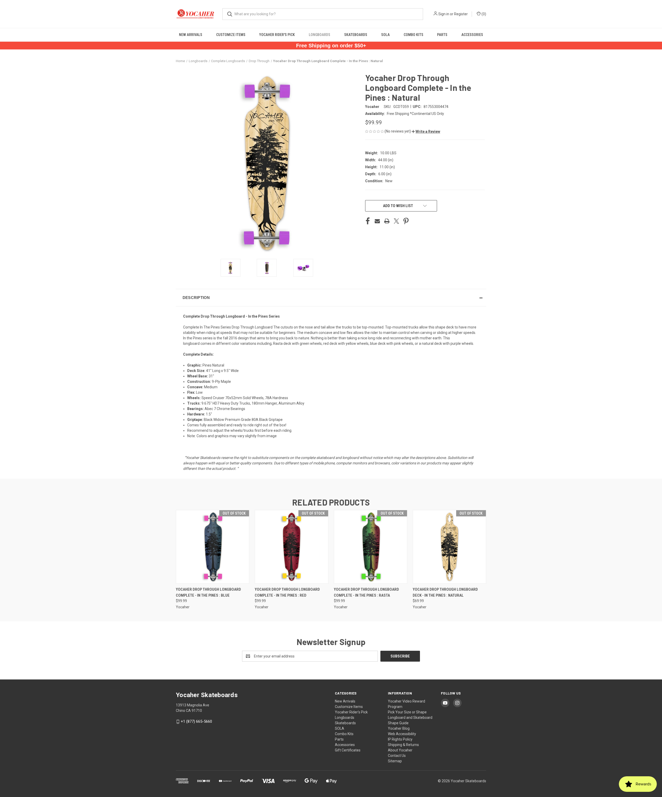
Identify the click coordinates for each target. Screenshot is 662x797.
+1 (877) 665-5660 (196, 721)
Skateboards (355, 35)
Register (461, 14)
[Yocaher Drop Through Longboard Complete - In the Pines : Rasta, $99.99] (370, 547)
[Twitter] (396, 221)
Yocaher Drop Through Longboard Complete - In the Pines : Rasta (366, 592)
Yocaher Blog (399, 728)
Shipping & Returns (403, 745)
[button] (426, 131)
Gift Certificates (347, 750)
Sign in (443, 14)
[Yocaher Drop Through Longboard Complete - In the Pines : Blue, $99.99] (212, 547)
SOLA (385, 35)
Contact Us (397, 756)
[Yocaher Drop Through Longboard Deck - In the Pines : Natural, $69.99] (449, 547)
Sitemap (395, 761)
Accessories (472, 35)
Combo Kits (413, 35)
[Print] (386, 221)
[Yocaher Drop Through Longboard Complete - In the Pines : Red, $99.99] (291, 547)
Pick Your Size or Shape (407, 712)
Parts (442, 35)
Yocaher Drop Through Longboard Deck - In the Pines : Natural (445, 592)
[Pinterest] (406, 221)
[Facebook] (367, 221)
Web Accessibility (402, 734)
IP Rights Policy (400, 739)
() (483, 14)
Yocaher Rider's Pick (277, 35)
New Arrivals (190, 35)
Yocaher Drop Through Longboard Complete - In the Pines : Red (287, 592)
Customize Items (230, 35)
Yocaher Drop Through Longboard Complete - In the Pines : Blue (208, 592)
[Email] (377, 221)
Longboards (319, 35)
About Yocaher (400, 750)
